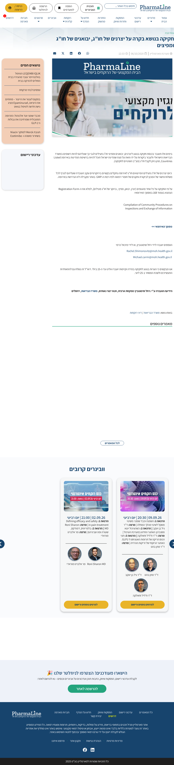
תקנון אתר (75, 741)
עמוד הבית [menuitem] (164, 19)
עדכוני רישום (125, 712)
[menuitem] (151, 19)
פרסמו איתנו (58, 741)
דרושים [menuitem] (10, 18)
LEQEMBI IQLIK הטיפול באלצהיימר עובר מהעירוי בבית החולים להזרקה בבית (24, 77)
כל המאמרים (146, 712)
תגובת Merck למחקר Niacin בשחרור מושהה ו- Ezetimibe (25, 134)
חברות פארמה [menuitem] (24, 19)
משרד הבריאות (89, 291)
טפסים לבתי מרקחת (29, 90)
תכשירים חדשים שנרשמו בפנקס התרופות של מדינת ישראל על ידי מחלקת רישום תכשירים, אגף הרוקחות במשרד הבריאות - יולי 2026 (96, 334)
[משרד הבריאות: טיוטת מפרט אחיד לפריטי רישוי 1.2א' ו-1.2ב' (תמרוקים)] (155, 393)
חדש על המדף (83, 712)
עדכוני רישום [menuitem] (137, 19)
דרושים (112, 716)
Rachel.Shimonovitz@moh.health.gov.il (149, 251)
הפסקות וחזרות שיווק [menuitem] (120, 19)
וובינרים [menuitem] (52, 18)
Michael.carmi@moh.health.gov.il (152, 257)
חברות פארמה (61, 712)
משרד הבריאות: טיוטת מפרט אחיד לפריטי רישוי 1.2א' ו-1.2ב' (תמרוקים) (97, 386)
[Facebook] (84, 751)
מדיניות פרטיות (115, 741)
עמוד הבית (169, 33)
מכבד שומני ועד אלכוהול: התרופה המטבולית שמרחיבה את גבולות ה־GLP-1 (22, 119)
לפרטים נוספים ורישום (142, 604)
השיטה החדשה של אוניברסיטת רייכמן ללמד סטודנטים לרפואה (102, 361)
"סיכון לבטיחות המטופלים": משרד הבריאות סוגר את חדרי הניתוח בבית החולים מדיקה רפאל (98, 413)
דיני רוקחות (136, 313)
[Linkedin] (92, 751)
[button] (88, 53)
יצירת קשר (96, 716)
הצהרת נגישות (93, 741)
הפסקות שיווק (105, 712)
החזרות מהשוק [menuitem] (102, 19)
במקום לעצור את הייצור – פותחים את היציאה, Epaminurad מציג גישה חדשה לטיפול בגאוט (22, 102)
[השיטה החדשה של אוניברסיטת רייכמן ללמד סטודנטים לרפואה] (155, 368)
